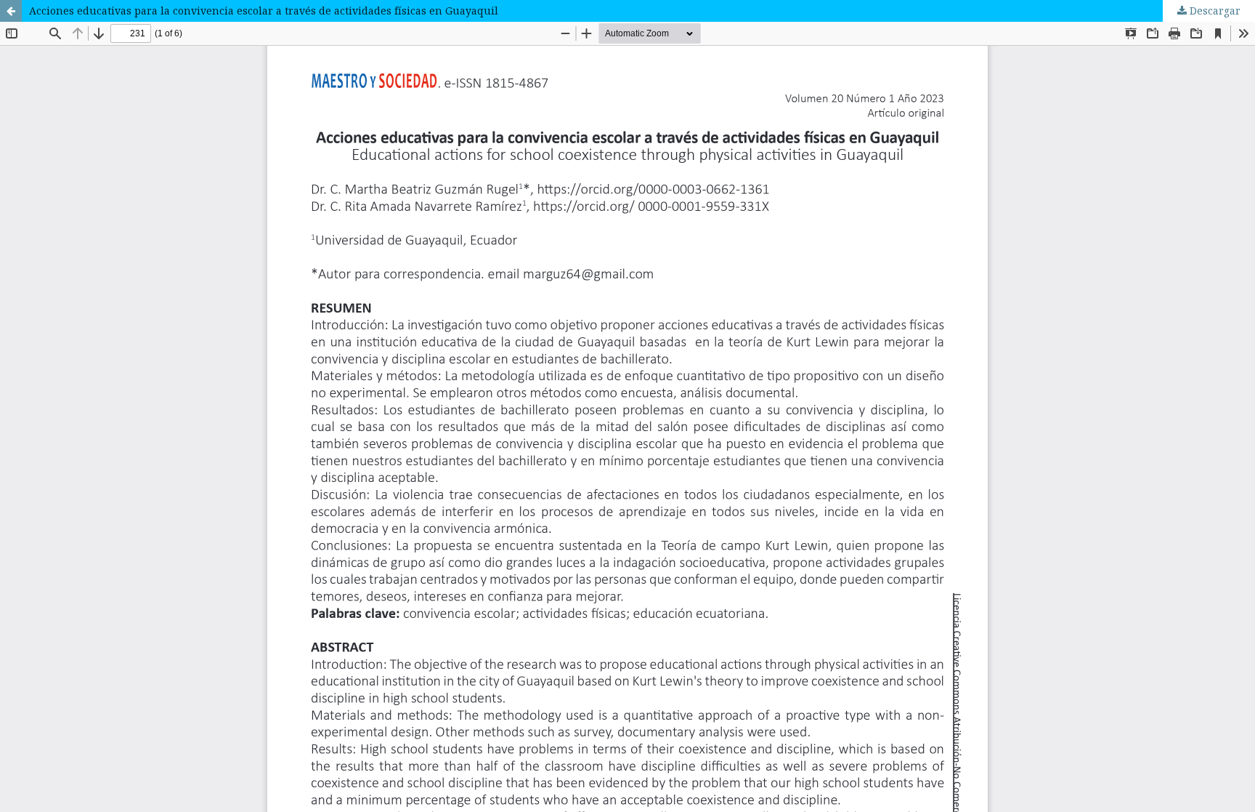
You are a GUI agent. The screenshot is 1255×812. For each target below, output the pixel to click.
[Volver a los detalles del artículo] (11, 11)
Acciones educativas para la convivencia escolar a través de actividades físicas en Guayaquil (263, 10)
